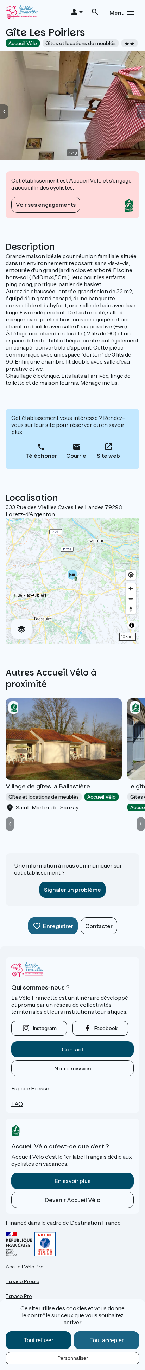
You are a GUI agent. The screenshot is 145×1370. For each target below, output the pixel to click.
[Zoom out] (131, 599)
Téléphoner (41, 455)
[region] (72, 581)
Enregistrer (58, 925)
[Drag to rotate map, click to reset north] (131, 609)
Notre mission (72, 1068)
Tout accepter (107, 1340)
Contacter (99, 925)
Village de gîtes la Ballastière (48, 786)
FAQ (17, 1103)
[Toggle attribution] (131, 625)
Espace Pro (19, 1296)
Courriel (77, 455)
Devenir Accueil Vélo (72, 1199)
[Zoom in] (131, 588)
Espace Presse (30, 1088)
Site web (108, 455)
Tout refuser (38, 1340)
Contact (72, 1049)
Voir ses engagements (46, 204)
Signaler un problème (72, 889)
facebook (106, 1028)
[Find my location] (131, 575)
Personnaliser (72, 1358)
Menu (117, 12)
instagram (45, 1028)
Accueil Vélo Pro (25, 1266)
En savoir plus (72, 1180)
